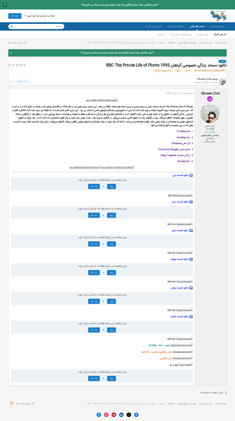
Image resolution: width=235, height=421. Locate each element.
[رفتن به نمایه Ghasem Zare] (222, 81)
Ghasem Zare (204, 79)
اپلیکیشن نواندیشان (175, 26)
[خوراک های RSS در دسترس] (11, 403)
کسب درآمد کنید (154, 26)
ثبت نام (15, 16)
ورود (111, 186)
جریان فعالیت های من (181, 34)
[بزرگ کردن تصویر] (102, 100)
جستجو (161, 34)
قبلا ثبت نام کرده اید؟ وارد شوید (40, 16)
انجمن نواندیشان (197, 26)
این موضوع (24, 26)
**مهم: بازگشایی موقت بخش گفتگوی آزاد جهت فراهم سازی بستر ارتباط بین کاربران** (120, 5)
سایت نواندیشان (217, 26)
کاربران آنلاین (202, 34)
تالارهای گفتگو (220, 34)
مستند (197, 82)
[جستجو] (11, 26)
